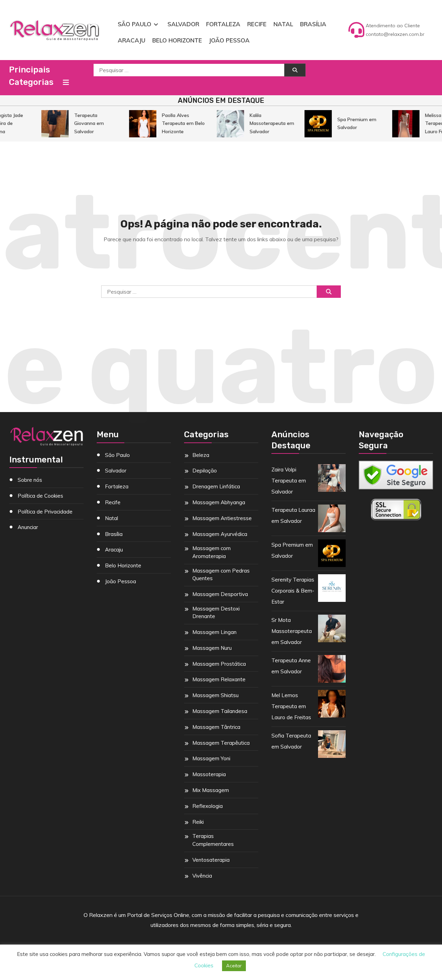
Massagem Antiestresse (222, 518)
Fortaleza (223, 24)
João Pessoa (229, 40)
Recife (257, 24)
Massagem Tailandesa (219, 711)
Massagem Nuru (212, 648)
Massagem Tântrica (216, 727)
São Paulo (134, 24)
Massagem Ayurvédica (219, 534)
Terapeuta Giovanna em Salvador (84, 123)
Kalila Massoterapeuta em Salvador (267, 123)
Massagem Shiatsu (215, 695)
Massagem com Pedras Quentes (221, 574)
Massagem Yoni (211, 758)
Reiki (198, 822)
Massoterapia (209, 774)
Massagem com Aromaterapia (211, 552)
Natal (283, 24)
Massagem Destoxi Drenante (216, 612)
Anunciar (28, 527)
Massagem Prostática (219, 664)
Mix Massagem (210, 790)
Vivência (202, 875)
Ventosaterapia (211, 860)
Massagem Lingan (214, 632)
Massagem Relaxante (219, 679)
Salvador (183, 24)
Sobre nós (30, 480)
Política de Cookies (40, 495)
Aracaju (131, 40)
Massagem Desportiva (220, 594)
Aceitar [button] (234, 965)
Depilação (204, 470)
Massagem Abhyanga (218, 502)
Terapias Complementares (213, 840)
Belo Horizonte (177, 40)
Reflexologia (207, 806)
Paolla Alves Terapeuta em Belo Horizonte (178, 123)
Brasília (313, 24)
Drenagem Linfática (216, 486)
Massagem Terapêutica (221, 743)
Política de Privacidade (45, 511)
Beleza (200, 455)
